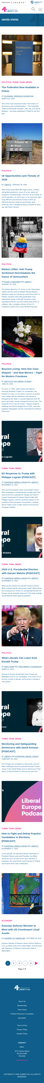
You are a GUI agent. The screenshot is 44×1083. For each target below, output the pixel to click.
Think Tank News (22, 82)
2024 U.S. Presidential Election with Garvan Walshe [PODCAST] (21, 571)
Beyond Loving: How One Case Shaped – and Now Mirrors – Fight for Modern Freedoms (22, 372)
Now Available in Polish (20, 89)
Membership (22, 1005)
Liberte (7, 185)
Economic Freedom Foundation (18, 96)
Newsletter (22, 1018)
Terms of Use (22, 1025)
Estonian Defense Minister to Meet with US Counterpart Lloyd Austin (20, 929)
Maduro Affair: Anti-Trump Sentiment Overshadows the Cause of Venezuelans (18, 273)
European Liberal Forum (15, 482)
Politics (6, 82)
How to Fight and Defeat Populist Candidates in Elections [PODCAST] (21, 837)
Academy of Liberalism (14, 938)
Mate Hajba (9, 667)
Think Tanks (22, 1010)
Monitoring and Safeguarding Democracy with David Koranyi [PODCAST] (20, 748)
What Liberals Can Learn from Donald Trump (19, 659)
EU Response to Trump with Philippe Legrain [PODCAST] (18, 475)
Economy (7, 920)
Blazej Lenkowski (12, 282)
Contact (22, 1043)
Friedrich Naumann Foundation (22, 1014)
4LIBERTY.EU (25, 1074)
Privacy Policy (22, 1029)
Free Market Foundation (29, 667)
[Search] (33, 9)
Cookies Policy (22, 1034)
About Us (22, 1001)
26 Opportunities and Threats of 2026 (20, 177)
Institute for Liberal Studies (17, 381)
